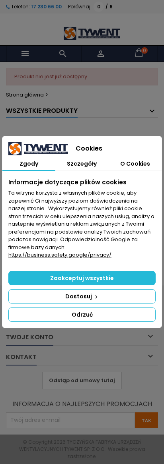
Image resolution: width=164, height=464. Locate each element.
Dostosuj (79, 296)
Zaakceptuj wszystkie (82, 278)
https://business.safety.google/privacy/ (59, 255)
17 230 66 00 (46, 6)
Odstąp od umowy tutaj (82, 380)
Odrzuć (82, 315)
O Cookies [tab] (135, 164)
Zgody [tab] (29, 164)
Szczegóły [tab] (82, 164)
